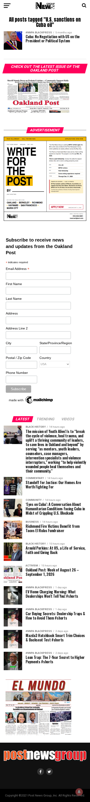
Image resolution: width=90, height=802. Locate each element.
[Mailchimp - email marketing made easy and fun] (31, 403)
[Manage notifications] (79, 792)
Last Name (14, 298)
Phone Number (17, 373)
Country (45, 358)
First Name (14, 284)
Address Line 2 (17, 328)
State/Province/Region (54, 343)
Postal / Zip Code (18, 358)
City (8, 343)
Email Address (17, 269)
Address (12, 313)
